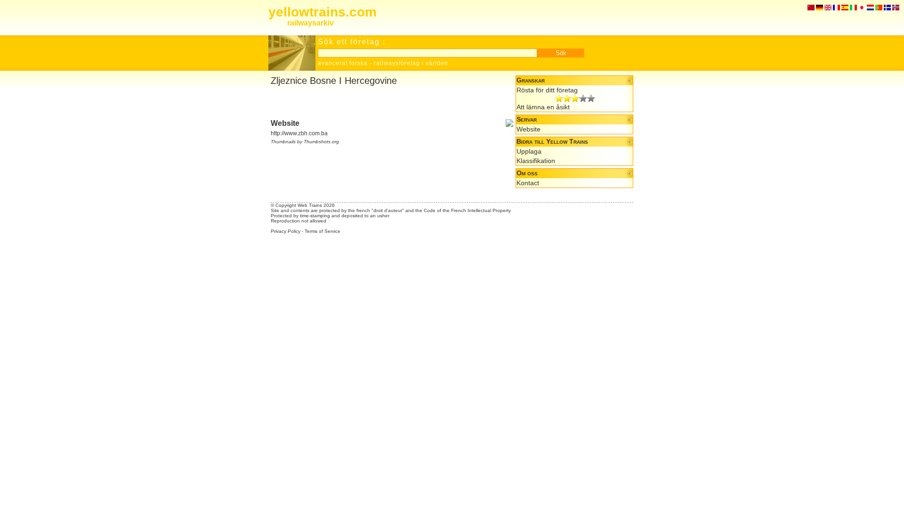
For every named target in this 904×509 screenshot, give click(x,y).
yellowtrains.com (322, 12)
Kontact (528, 183)
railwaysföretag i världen (411, 63)
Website (529, 129)
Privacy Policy (285, 231)
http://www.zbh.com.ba (299, 133)
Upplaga (529, 151)
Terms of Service (322, 231)
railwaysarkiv (310, 23)
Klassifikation (536, 160)
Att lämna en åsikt (543, 107)
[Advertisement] (381, 103)
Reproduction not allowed (298, 220)
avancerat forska (343, 63)
